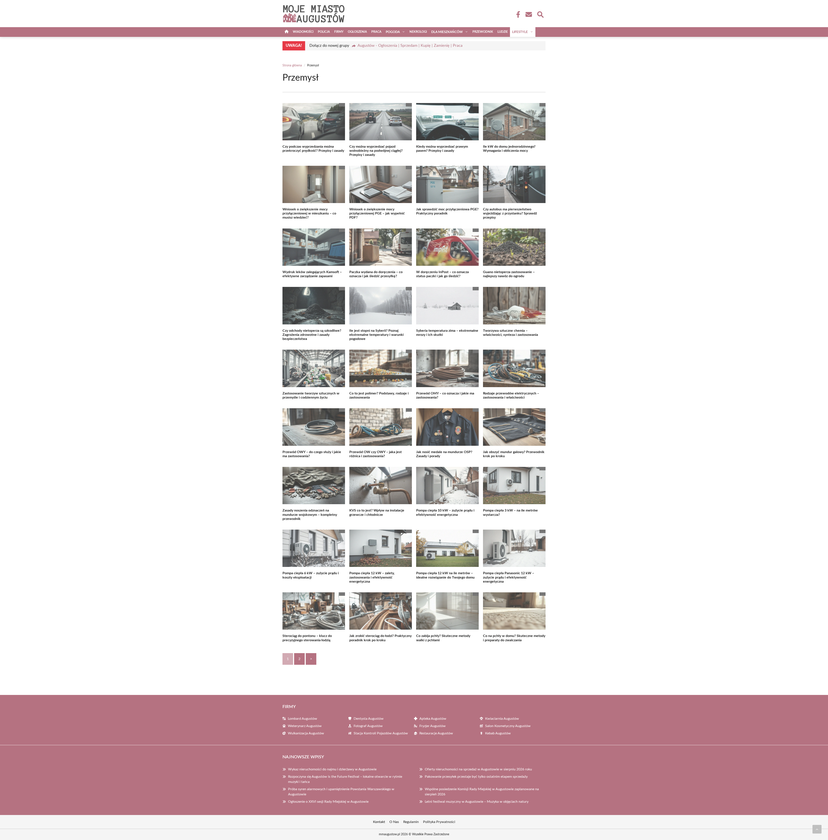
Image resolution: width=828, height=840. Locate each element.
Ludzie (502, 31)
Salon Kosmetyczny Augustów (508, 726)
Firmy (338, 31)
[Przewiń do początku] (817, 829)
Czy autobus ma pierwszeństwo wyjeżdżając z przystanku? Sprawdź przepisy (510, 213)
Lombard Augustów (302, 718)
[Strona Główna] (286, 32)
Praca (376, 31)
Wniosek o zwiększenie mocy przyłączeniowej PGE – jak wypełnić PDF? (377, 213)
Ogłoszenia (357, 31)
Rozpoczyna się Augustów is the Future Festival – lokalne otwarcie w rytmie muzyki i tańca (345, 779)
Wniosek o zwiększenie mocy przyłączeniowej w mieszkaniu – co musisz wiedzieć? (309, 213)
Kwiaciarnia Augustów (502, 718)
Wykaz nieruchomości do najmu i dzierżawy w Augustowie (332, 769)
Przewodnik (482, 31)
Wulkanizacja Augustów (306, 733)
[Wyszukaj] (540, 14)
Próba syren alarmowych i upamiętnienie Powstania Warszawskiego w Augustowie (341, 791)
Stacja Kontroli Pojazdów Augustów (381, 733)
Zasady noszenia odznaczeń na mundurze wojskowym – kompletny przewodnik (309, 514)
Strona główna (292, 65)
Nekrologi (418, 31)
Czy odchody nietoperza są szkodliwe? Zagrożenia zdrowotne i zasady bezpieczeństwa (311, 335)
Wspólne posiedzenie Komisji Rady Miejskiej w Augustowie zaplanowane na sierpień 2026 (482, 791)
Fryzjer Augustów (432, 726)
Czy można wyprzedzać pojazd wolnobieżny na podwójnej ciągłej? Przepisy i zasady (376, 150)
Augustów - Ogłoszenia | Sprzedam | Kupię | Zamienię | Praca (410, 46)
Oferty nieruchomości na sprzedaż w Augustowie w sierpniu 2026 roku (478, 769)
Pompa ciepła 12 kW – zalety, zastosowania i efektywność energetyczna (372, 577)
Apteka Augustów (432, 718)
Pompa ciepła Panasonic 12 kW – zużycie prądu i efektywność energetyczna (508, 577)
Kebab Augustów (498, 733)
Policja (324, 31)
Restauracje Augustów (436, 733)
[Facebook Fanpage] (516, 14)
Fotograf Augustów (368, 726)
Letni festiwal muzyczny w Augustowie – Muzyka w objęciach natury (476, 801)
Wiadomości (303, 31)
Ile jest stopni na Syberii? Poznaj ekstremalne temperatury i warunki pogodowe (376, 335)
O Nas (394, 822)
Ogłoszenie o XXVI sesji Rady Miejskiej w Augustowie (328, 801)
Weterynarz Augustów (305, 726)
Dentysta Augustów (369, 718)
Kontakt (379, 822)
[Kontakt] (528, 14)
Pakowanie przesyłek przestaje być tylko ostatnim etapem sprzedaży (476, 776)
